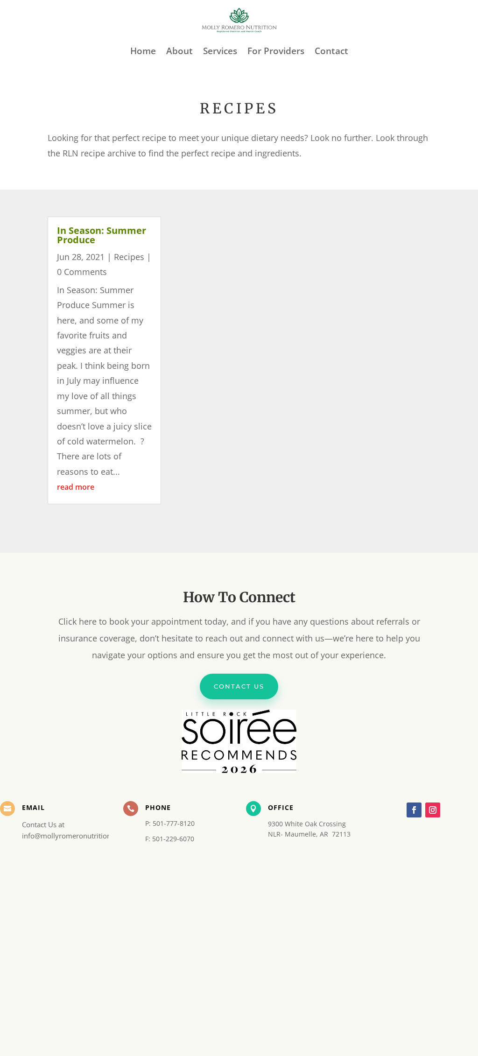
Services (220, 51)
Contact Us (239, 686)
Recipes (129, 256)
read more (75, 487)
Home (143, 51)
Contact (331, 51)
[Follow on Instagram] (432, 810)
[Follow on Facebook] (414, 810)
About (179, 51)
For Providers (275, 51)
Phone (158, 807)
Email (33, 807)
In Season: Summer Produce (101, 235)
